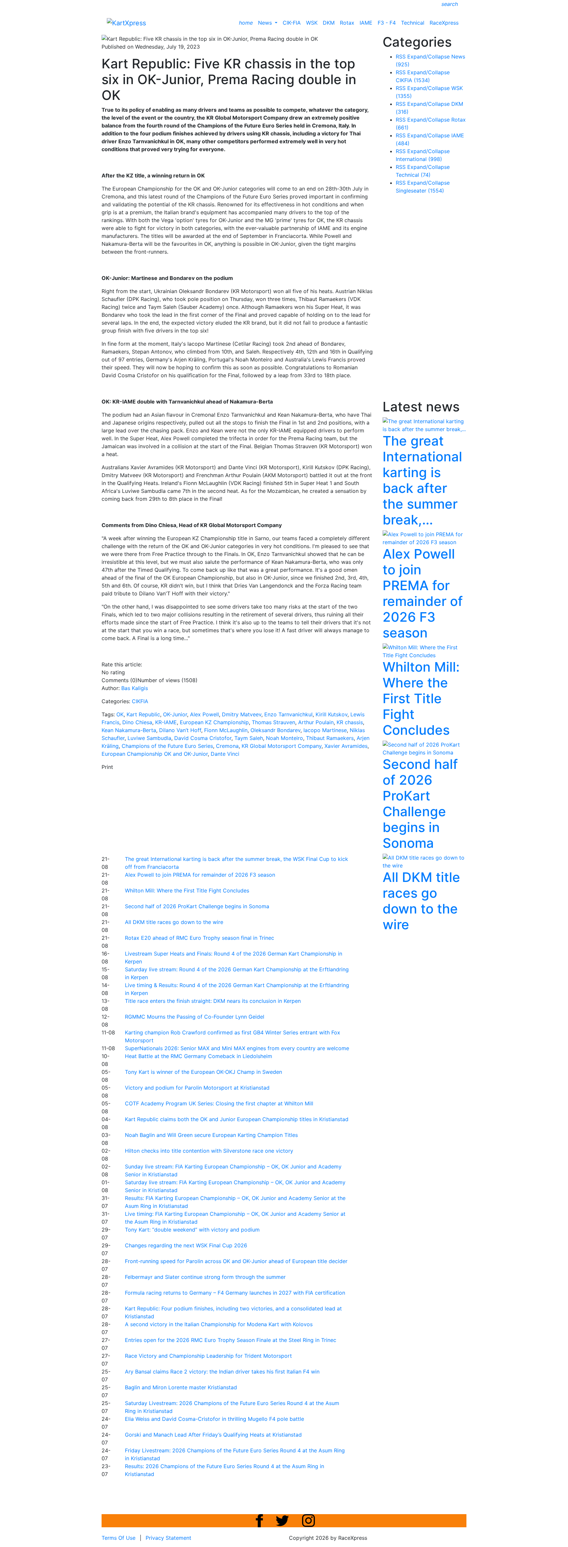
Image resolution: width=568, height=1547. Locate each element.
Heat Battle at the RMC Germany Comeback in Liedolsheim (198, 1056)
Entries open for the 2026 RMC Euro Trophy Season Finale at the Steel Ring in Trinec (230, 1340)
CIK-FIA (292, 22)
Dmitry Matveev (241, 714)
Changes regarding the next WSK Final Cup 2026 (186, 1245)
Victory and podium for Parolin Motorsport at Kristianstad (197, 1087)
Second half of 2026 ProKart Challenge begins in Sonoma (197, 906)
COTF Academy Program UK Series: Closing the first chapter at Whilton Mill (219, 1103)
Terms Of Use (118, 1538)
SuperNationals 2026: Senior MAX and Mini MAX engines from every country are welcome (237, 1048)
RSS (401, 56)
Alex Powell (204, 714)
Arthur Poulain (316, 722)
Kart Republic (143, 714)
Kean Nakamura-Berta (129, 730)
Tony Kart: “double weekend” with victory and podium (192, 1229)
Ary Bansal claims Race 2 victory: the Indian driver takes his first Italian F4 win (222, 1371)
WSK (312, 22)
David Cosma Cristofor (202, 738)
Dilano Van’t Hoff (180, 730)
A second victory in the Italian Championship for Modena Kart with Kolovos (219, 1324)
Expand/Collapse (428, 56)
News (265, 22)
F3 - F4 (387, 22)
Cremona (227, 746)
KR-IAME (166, 722)
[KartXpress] (126, 22)
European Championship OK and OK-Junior (155, 753)
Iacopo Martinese (325, 730)
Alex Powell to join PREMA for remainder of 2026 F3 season (200, 874)
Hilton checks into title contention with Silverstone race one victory (209, 1150)
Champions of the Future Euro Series (167, 746)
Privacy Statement (168, 1538)
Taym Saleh (248, 738)
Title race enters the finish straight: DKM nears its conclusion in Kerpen (213, 1001)
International (419, 159)
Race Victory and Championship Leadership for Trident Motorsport (208, 1355)
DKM (329, 22)
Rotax (347, 22)
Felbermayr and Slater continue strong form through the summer (205, 1277)
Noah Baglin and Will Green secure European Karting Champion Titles (211, 1135)
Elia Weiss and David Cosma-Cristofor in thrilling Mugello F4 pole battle (214, 1419)
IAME (366, 22)
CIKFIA (140, 701)
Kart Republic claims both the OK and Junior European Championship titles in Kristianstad (236, 1119)
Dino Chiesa (137, 722)
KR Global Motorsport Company (281, 746)
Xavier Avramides (345, 746)
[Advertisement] (261, 812)
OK (120, 714)
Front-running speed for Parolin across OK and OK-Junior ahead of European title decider (236, 1261)
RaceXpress (444, 22)
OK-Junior (175, 714)
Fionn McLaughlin (226, 730)
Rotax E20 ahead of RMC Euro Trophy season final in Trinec (199, 938)
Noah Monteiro (284, 738)
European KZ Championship (214, 722)
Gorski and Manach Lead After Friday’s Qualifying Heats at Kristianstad (213, 1434)
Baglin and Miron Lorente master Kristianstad (181, 1387)
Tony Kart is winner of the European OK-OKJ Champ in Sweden (203, 1072)
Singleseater (420, 190)
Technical (412, 22)
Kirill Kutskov (331, 714)
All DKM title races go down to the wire (174, 922)
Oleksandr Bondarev (275, 730)
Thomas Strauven (273, 722)
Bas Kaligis (134, 688)
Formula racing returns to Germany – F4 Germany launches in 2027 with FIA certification (235, 1292)
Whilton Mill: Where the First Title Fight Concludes (187, 890)
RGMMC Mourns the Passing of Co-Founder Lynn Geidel (194, 1016)
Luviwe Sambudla (149, 738)
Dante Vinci (225, 753)
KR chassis (350, 722)
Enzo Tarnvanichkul (288, 714)
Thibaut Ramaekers (330, 738)
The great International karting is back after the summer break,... (422, 480)
